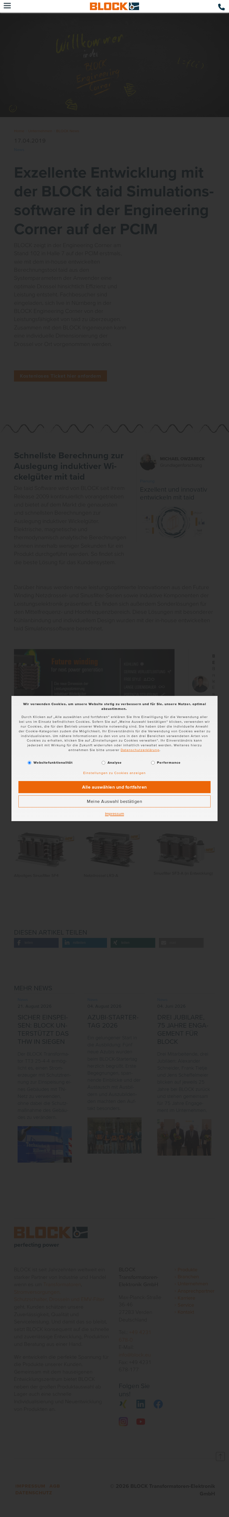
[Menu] (7, 6)
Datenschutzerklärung (140, 750)
